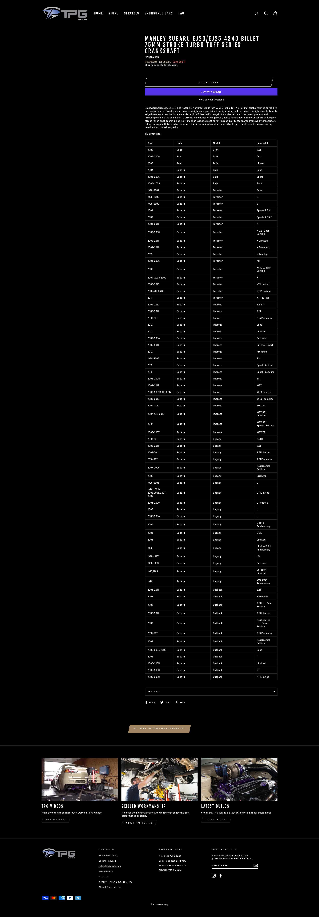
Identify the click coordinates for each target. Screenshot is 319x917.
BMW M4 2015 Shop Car (170, 870)
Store (113, 13)
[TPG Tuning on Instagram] (214, 876)
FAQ (181, 13)
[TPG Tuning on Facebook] (221, 876)
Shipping (149, 65)
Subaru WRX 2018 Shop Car (172, 865)
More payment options (211, 99)
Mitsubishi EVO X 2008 (170, 856)
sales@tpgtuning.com (110, 866)
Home (98, 13)
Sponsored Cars (159, 13)
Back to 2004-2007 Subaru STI (162, 728)
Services (131, 13)
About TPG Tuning (139, 823)
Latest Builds (216, 819)
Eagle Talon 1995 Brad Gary (172, 860)
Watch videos (56, 819)
